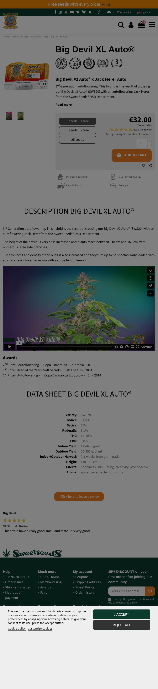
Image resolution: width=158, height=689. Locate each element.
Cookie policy (17, 628)
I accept (121, 614)
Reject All (122, 625)
